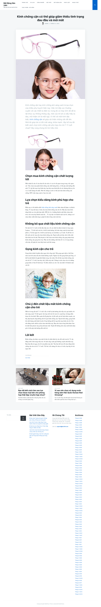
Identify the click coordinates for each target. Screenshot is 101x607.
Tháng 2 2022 (78, 528)
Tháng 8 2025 (78, 436)
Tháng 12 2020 (78, 546)
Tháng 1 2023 (78, 503)
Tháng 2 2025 (78, 449)
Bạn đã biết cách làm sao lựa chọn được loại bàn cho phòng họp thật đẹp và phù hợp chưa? (31, 392)
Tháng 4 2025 (78, 445)
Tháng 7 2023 (78, 490)
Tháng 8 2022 (78, 515)
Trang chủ (25, 2)
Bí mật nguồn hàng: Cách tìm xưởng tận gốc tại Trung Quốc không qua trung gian (39, 435)
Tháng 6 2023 (78, 492)
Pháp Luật (67, 2)
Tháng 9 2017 (78, 582)
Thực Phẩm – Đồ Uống (28, 7)
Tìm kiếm (9, 415)
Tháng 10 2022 (78, 510)
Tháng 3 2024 (78, 472)
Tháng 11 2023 (78, 481)
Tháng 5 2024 (78, 467)
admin (46, 23)
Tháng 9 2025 (78, 434)
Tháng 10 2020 (78, 551)
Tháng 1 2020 (78, 571)
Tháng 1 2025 (78, 452)
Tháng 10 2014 (78, 594)
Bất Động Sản (58, 2)
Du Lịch (32, 2)
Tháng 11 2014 (78, 591)
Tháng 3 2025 (78, 447)
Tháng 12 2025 (78, 429)
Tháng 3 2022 (78, 526)
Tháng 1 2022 (78, 531)
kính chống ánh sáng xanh (49, 207)
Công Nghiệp (40, 2)
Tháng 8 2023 (78, 488)
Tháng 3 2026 (78, 422)
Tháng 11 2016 (78, 585)
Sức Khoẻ (27, 357)
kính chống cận (36, 119)
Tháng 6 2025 (78, 440)
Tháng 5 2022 (78, 522)
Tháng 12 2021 (78, 533)
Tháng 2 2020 (78, 569)
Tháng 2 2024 (78, 474)
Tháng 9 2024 (78, 461)
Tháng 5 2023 (78, 494)
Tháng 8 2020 (78, 555)
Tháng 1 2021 (78, 544)
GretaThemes (61, 603)
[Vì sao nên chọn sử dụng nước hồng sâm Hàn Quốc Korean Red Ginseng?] (68, 376)
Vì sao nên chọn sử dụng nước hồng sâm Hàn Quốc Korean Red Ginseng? (69, 392)
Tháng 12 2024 (78, 454)
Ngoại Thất (75, 2)
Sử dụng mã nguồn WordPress (43, 603)
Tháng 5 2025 (78, 443)
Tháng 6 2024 (78, 465)
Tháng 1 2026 (78, 427)
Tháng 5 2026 (78, 420)
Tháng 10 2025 (78, 431)
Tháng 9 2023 (78, 485)
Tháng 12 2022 (78, 506)
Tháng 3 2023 (78, 499)
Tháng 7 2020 (78, 558)
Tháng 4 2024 (78, 470)
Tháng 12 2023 (78, 479)
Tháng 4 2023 (78, 497)
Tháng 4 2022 (78, 524)
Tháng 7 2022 (78, 517)
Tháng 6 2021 (78, 540)
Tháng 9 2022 (78, 513)
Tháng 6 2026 (78, 418)
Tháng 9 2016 (78, 587)
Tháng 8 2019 (78, 573)
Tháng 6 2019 (78, 576)
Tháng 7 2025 (78, 438)
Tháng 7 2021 (78, 537)
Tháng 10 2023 (78, 483)
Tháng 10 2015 (78, 589)
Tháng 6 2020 (78, 560)
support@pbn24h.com (62, 426)
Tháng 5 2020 (78, 562)
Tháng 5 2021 (78, 542)
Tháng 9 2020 (78, 553)
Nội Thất (49, 2)
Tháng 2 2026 (78, 425)
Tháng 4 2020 (78, 564)
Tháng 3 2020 (78, 567)
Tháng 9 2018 (78, 580)
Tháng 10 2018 (78, 578)
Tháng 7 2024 (78, 463)
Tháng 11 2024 (78, 456)
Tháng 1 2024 (78, 476)
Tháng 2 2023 (78, 501)
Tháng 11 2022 (78, 508)
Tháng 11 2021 (78, 535)
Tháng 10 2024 (78, 458)
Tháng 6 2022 (78, 519)
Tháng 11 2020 (78, 549)
